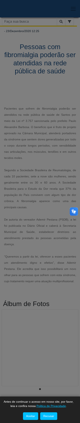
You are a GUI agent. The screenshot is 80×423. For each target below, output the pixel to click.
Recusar (48, 416)
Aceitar (30, 416)
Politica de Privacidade (51, 406)
